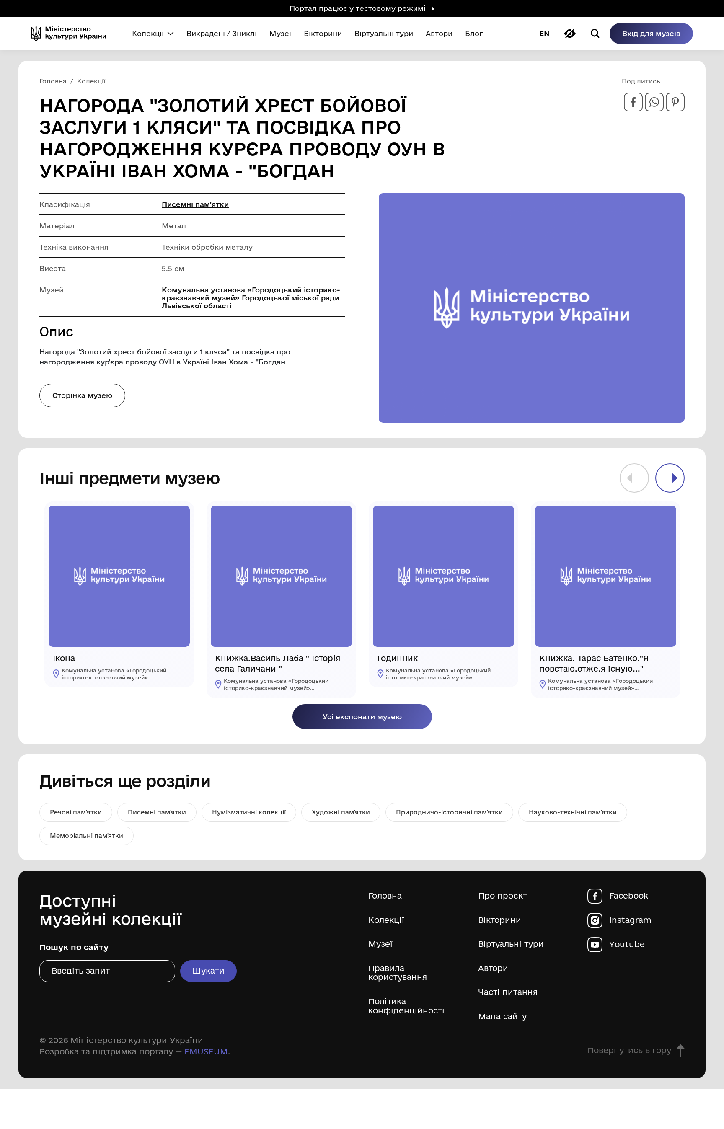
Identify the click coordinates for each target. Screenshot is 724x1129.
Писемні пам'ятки (195, 204)
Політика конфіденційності (406, 1006)
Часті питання (508, 992)
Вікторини (499, 920)
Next (670, 478)
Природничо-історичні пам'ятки (449, 812)
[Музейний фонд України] (72, 33)
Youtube (627, 944)
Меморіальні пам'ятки (86, 835)
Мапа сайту (502, 1016)
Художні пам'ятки (341, 812)
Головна (385, 895)
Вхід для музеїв (651, 33)
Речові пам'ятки (76, 812)
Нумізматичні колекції (249, 812)
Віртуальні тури (511, 944)
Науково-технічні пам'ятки (573, 812)
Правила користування (397, 973)
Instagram (630, 920)
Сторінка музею (82, 395)
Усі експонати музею (362, 717)
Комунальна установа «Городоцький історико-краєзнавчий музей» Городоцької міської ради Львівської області (251, 298)
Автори (493, 968)
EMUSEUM (206, 1051)
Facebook (628, 895)
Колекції (386, 920)
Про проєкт (502, 895)
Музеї (380, 944)
